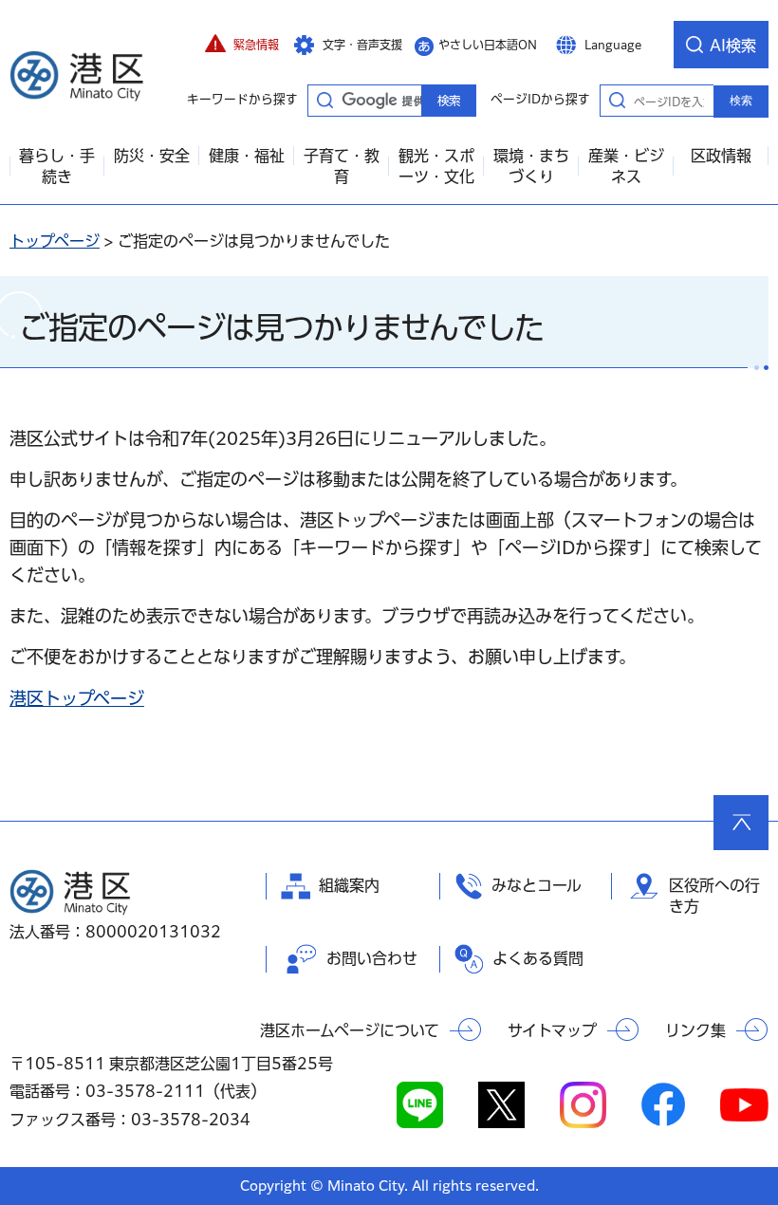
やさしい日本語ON (487, 44)
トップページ (54, 241)
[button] (242, 44)
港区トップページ (76, 698)
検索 (741, 100)
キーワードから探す (324, 99)
